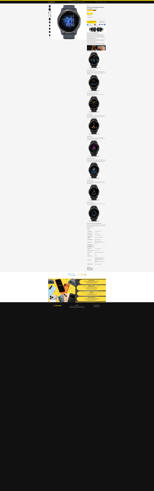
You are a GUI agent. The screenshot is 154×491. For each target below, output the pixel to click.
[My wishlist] (103, 2)
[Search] (100, 2)
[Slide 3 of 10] (49, 12)
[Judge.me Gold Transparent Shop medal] (78, 274)
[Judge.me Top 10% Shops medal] (85, 274)
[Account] (101, 2)
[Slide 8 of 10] (49, 28)
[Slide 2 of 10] (49, 9)
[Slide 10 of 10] (49, 35)
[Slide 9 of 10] (49, 32)
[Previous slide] (52, 22)
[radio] (91, 22)
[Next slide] (85, 22)
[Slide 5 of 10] (49, 19)
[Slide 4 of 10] (49, 15)
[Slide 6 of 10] (49, 22)
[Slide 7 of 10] (49, 25)
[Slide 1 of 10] (49, 6)
